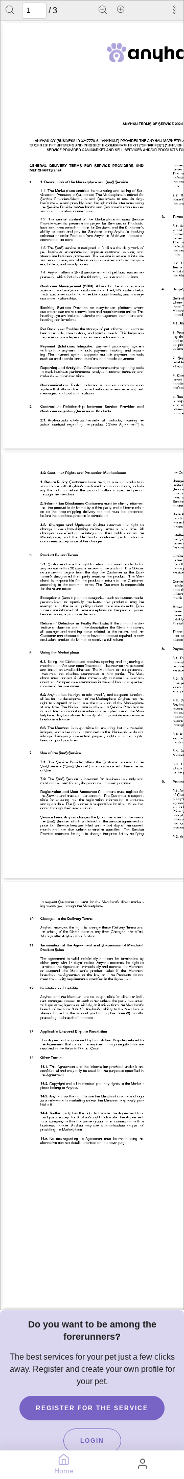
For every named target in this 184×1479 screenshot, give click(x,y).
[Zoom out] (103, 11)
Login (92, 1440)
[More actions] (174, 11)
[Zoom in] (121, 11)
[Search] (10, 11)
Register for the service (92, 1408)
